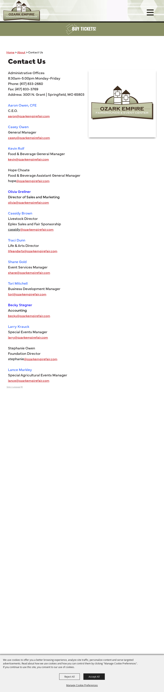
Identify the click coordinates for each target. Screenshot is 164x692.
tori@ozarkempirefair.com (27, 294)
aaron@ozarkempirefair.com (29, 116)
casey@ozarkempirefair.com (29, 137)
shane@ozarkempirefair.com (29, 272)
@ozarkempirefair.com (33, 180)
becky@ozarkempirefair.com (29, 315)
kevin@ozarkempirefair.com (28, 159)
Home (10, 52)
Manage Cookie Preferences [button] (82, 685)
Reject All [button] (69, 676)
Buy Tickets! (84, 29)
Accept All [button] (94, 676)
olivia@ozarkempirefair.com (28, 202)
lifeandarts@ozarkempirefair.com (32, 251)
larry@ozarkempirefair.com (28, 337)
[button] (122, 104)
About (21, 52)
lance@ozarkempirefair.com (28, 380)
